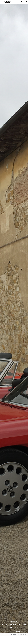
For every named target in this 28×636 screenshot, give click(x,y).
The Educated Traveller (7, 2)
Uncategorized (14, 621)
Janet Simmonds (19, 631)
